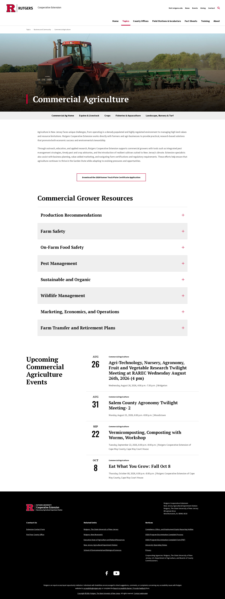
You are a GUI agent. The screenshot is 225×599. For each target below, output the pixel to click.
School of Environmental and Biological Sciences (102, 550)
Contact (211, 8)
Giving (203, 8)
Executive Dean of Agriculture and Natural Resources (104, 540)
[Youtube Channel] (116, 573)
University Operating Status (156, 545)
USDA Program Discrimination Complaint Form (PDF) (165, 540)
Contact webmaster (141, 593)
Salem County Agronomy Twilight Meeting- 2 (143, 405)
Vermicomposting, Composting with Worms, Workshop (145, 435)
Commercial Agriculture (119, 357)
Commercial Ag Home (63, 115)
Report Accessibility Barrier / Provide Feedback (129, 588)
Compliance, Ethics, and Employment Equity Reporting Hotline (169, 529)
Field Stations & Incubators (166, 21)
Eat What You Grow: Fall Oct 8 (139, 466)
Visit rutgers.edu (176, 8)
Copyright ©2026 (83, 593)
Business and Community (42, 29)
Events (195, 8)
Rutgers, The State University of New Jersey (101, 529)
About (217, 21)
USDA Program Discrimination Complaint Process (164, 534)
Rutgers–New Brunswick (93, 534)
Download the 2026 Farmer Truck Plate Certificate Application (111, 177)
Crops (107, 115)
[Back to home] (43, 511)
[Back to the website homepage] (19, 8)
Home (115, 21)
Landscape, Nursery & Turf (160, 115)
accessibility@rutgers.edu (92, 588)
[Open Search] (218, 8)
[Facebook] (106, 573)
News (187, 8)
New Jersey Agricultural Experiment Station (100, 545)
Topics (125, 21)
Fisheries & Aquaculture (128, 115)
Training (205, 21)
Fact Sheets (191, 21)
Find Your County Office (35, 534)
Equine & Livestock (89, 115)
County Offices (140, 21)
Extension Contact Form (35, 529)
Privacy (148, 550)
